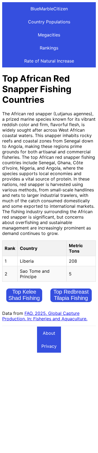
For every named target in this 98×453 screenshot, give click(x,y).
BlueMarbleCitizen (49, 8)
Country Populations (49, 21)
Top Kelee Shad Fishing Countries (24, 298)
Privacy (49, 346)
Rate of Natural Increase (49, 61)
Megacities (49, 35)
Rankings (49, 48)
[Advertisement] (49, 402)
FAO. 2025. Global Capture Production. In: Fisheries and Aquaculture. (44, 316)
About (49, 333)
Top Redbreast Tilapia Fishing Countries (71, 298)
